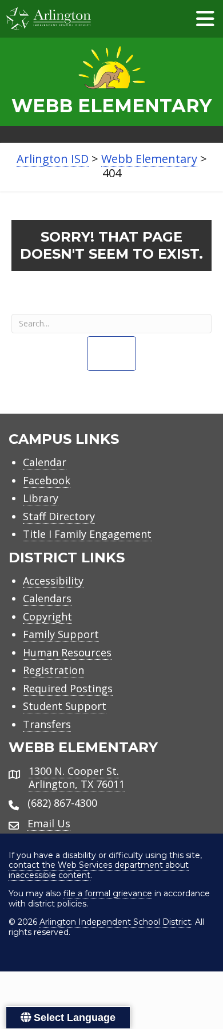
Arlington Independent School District (115, 922)
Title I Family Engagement (87, 534)
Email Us (48, 823)
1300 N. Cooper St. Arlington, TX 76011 (77, 777)
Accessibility (53, 580)
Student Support (64, 706)
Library (40, 498)
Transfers (47, 724)
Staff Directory (59, 516)
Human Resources (67, 652)
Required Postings (68, 688)
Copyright (47, 616)
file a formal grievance (107, 893)
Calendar (44, 462)
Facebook (46, 480)
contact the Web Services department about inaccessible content (99, 870)
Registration (53, 670)
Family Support (61, 634)
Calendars (47, 598)
